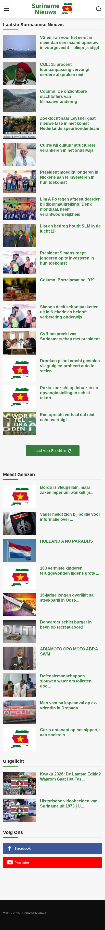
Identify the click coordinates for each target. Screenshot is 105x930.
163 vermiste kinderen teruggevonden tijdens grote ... (69, 570)
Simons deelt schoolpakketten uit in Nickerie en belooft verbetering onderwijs (69, 312)
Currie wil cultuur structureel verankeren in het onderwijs (67, 148)
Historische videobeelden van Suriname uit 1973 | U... (69, 803)
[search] (98, 8)
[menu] (6, 8)
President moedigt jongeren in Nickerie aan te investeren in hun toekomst (69, 177)
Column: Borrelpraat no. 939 (67, 280)
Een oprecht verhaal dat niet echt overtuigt (67, 417)
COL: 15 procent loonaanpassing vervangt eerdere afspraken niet (64, 69)
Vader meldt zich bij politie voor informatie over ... (70, 517)
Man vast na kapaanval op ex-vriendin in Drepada (68, 705)
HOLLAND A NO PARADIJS (66, 541)
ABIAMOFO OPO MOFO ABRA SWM (69, 651)
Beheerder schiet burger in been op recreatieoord (66, 624)
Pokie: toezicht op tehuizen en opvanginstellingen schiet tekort (69, 393)
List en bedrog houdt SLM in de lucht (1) (70, 228)
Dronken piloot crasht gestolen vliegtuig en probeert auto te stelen (70, 366)
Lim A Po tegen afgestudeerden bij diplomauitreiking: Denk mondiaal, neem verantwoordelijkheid (70, 207)
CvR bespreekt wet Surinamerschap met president (70, 336)
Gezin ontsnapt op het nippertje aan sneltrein (70, 732)
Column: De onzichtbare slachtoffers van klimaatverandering (63, 96)
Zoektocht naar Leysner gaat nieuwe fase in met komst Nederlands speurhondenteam (69, 123)
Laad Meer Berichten (50, 451)
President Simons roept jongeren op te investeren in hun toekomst (67, 258)
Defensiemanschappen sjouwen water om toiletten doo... (65, 681)
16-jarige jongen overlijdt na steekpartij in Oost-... (67, 597)
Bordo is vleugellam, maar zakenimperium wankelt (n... (66, 490)
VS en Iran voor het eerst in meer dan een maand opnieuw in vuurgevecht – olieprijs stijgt (69, 42)
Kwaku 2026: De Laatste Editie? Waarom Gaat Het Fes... (70, 776)
